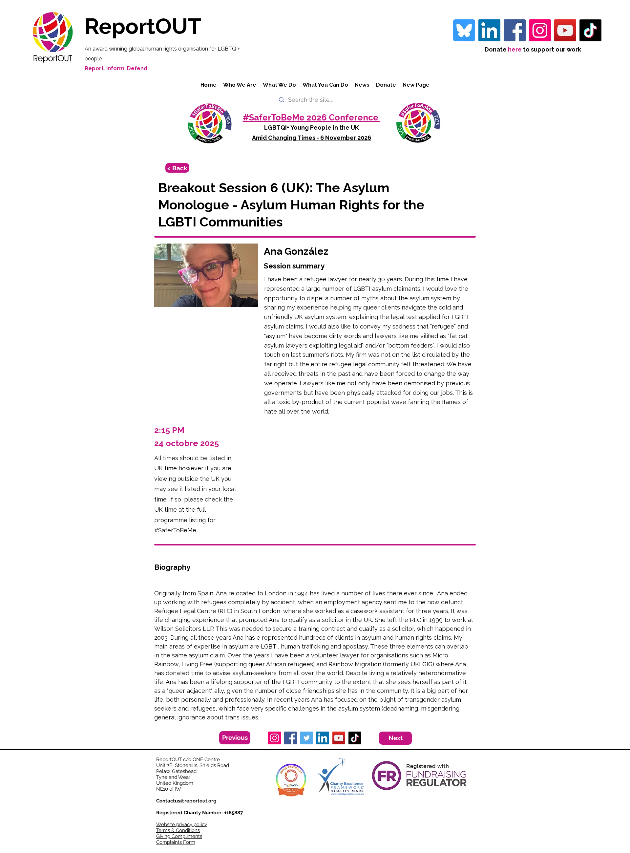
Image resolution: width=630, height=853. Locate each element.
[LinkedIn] (322, 738)
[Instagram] (540, 30)
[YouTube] (565, 30)
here (515, 49)
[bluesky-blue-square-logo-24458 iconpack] (464, 30)
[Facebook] (515, 30)
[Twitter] (306, 738)
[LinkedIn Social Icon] (489, 30)
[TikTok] (590, 30)
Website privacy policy (181, 824)
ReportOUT (143, 26)
